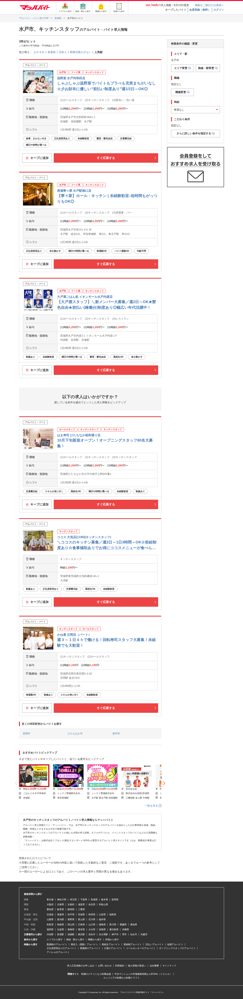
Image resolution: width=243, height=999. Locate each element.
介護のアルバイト (113, 948)
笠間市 (26, 733)
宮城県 (81, 914)
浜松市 (91, 934)
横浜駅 (81, 934)
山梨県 (50, 919)
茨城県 (94, 899)
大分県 (91, 929)
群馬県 (115, 899)
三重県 (81, 909)
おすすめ (39, 52)
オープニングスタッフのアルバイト (177, 948)
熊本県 (81, 929)
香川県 (112, 924)
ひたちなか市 (75, 733)
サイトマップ (169, 965)
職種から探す (95, 939)
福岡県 (50, 929)
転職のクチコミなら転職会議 (96, 974)
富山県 (81, 919)
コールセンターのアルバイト (140, 948)
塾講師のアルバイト (57, 944)
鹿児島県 (113, 929)
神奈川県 (61, 899)
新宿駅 (60, 934)
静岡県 (71, 909)
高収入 (63, 52)
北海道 (50, 914)
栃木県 (104, 899)
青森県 (60, 914)
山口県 (91, 924)
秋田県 (91, 914)
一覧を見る (152, 805)
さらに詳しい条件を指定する (194, 133)
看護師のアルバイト (90, 948)
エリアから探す (55, 939)
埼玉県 (73, 899)
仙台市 (133, 934)
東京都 (50, 899)
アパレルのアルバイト (58, 952)
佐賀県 (60, 929)
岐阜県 (60, 909)
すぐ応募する (106, 157)
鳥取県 (50, 924)
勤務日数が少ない (80, 52)
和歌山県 (103, 904)
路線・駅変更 (206, 68)
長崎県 (71, 929)
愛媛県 (123, 924)
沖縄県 (125, 929)
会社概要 (154, 965)
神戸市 (115, 934)
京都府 (71, 904)
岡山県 (71, 924)
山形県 (102, 914)
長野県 (71, 919)
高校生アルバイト (111, 944)
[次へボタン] (164, 783)
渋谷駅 (50, 934)
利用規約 (119, 965)
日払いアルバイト (154, 944)
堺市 (124, 934)
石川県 (91, 919)
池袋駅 (71, 934)
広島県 (81, 924)
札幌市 (144, 934)
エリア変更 (180, 68)
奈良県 (91, 904)
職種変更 (180, 92)
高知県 (133, 924)
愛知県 (50, 909)
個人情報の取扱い (137, 965)
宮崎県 (102, 929)
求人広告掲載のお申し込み (80, 965)
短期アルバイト (175, 944)
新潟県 (60, 919)
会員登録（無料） (200, 9)
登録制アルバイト (133, 944)
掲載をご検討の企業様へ (209, 5)
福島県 (112, 914)
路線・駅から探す (75, 939)
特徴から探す (112, 939)
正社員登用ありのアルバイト (61, 948)
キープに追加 (39, 157)
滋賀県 (81, 904)
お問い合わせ (105, 965)
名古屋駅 (103, 934)
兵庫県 (60, 904)
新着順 (52, 52)
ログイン (218, 9)
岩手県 (71, 914)
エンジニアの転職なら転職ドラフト (121, 977)
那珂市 (116, 733)
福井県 (102, 919)
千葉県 (83, 899)
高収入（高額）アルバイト (84, 944)
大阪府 (50, 904)
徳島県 (102, 924)
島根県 (60, 924)
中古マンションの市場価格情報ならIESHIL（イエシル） (143, 974)
